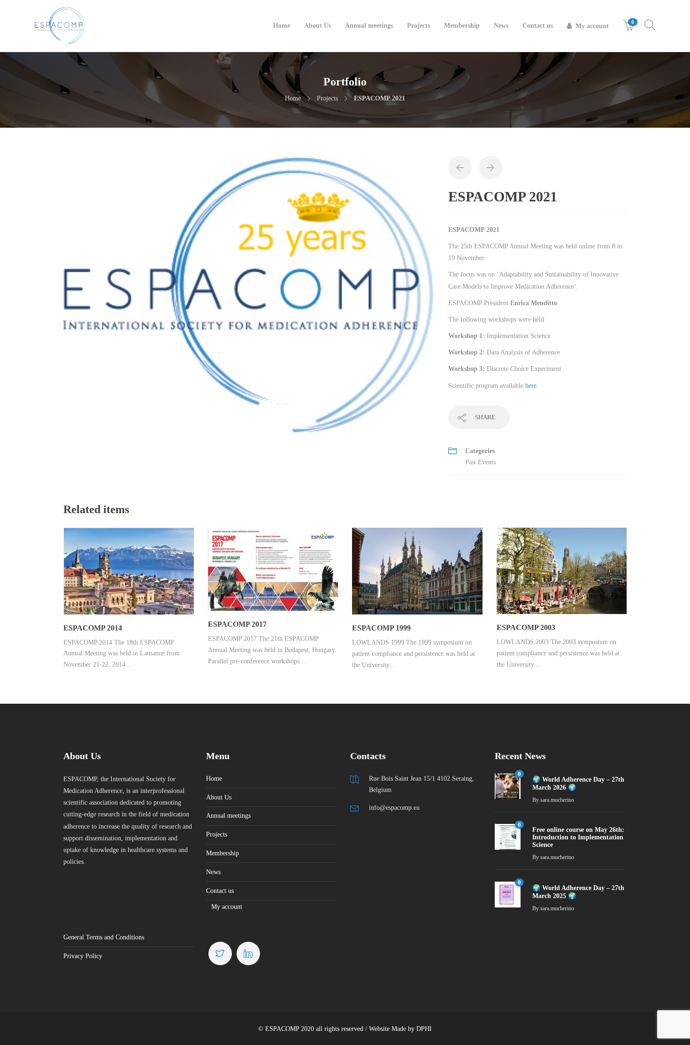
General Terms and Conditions (103, 937)
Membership (462, 25)
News (501, 25)
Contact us (537, 25)
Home (281, 25)
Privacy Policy (82, 956)
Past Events (480, 462)
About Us (317, 25)
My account (592, 26)
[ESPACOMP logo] (248, 294)
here (531, 385)
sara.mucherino (557, 800)
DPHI (424, 1028)
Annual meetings (369, 25)
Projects (418, 25)
